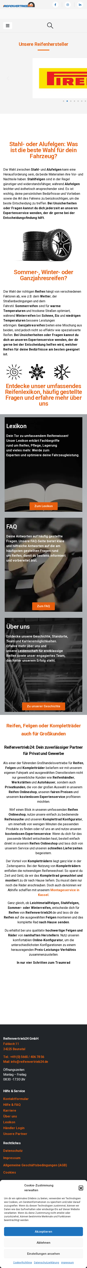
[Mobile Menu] (7, 25)
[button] (81, 1188)
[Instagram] (68, 5)
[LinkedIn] (80, 5)
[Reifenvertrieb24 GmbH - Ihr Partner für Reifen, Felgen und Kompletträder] (19, 4)
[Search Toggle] (50, 26)
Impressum (11, 1158)
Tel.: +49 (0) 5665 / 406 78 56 (23, 1057)
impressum (67, 1262)
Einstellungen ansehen (43, 1254)
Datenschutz (13, 1151)
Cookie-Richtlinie (22, 1262)
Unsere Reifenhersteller (43, 44)
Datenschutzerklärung (46, 1262)
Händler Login (13, 1128)
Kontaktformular (16, 1099)
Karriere (9, 1110)
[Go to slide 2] (67, 101)
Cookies (9, 1172)
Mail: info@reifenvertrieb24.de (25, 1062)
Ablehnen (43, 1242)
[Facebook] (55, 5)
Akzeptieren (43, 1231)
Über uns (10, 1116)
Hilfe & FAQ (12, 1105)
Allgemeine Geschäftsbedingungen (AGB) (35, 1165)
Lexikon (9, 1122)
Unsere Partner (15, 1134)
